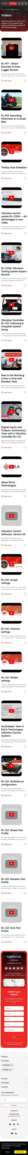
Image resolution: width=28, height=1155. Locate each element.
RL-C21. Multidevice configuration (12, 783)
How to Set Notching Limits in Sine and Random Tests (12, 378)
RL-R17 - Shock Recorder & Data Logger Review (10, 66)
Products (13, 3)
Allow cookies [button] (20, 1152)
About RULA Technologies (8, 484)
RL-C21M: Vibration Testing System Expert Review (14, 271)
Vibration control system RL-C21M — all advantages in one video (14, 218)
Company (4, 1087)
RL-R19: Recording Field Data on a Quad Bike (13, 118)
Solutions (4, 1078)
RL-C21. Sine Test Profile (11, 929)
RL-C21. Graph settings (9, 581)
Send (14, 1037)
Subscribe (14, 1105)
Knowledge (5, 1083)
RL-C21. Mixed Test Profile (12, 832)
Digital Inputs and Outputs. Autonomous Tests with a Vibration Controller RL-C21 (13, 432)
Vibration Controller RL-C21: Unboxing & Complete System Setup (12, 325)
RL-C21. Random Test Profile (13, 881)
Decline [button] (8, 1152)
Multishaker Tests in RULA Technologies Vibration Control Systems (12, 731)
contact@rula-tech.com (14, 963)
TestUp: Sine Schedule (14, 167)
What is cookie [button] (6, 1148)
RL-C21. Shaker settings (9, 679)
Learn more (7, 81)
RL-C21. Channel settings (10, 630)
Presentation (6, 1065)
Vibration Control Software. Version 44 (13, 533)
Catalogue (5, 1069)
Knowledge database (12, 9)
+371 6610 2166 (14, 960)
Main (2, 9)
